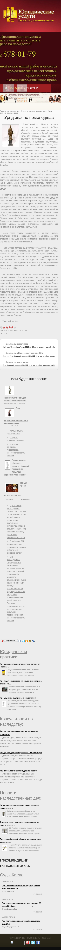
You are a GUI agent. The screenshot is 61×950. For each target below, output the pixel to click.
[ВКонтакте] (20, 641)
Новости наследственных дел (33, 111)
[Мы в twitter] (32, 943)
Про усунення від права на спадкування (18, 698)
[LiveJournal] (33, 641)
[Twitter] (23, 641)
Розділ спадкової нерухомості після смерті (21, 753)
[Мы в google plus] (27, 943)
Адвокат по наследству (9, 111)
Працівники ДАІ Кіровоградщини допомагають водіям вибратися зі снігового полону (16, 547)
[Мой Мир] (30, 641)
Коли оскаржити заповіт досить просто (18, 771)
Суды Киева (11, 874)
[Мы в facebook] (37, 943)
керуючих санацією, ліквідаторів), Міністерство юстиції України (16, 450)
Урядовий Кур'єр (10, 321)
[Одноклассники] (26, 641)
